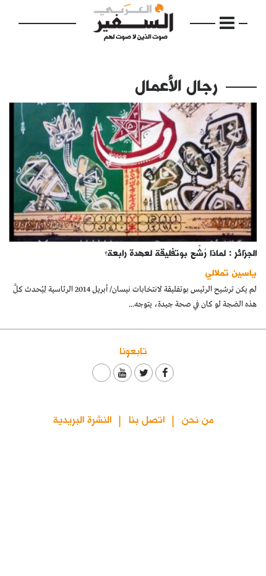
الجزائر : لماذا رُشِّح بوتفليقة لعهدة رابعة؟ (181, 252)
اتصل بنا (147, 419)
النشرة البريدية (82, 419)
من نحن (197, 419)
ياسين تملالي (231, 272)
